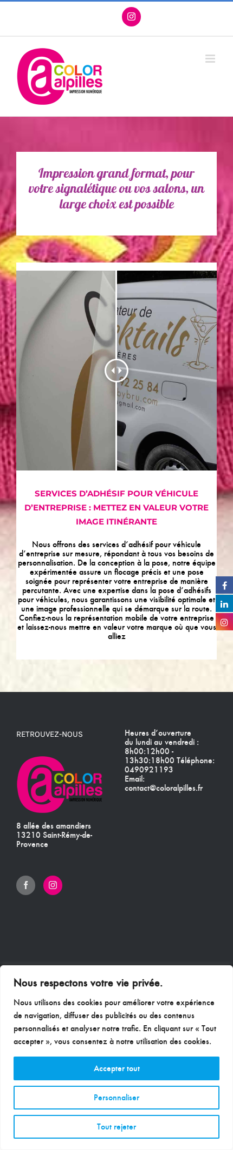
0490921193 (149, 769)
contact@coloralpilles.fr (164, 788)
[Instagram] (52, 885)
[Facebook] (25, 885)
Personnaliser (116, 1097)
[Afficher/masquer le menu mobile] (211, 58)
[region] (116, 1057)
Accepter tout (117, 1068)
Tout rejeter (116, 1126)
